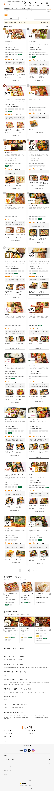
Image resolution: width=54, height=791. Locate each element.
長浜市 (11, 682)
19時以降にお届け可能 (43, 667)
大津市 (5, 682)
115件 (41, 60)
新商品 (11, 667)
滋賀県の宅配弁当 (25, 741)
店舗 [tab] (27, 18)
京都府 (12, 707)
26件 (40, 222)
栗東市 (24, 682)
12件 (40, 436)
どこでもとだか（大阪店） (10, 599)
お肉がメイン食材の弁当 (17, 659)
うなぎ (42, 652)
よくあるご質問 (7, 733)
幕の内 (40, 652)
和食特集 (5, 699)
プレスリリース (33, 785)
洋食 (7, 652)
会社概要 (19, 785)
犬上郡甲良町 (22, 684)
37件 (17, 490)
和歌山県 (21, 707)
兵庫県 (9, 707)
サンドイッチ (32, 652)
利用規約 (29, 733)
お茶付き (5, 667)
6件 (40, 276)
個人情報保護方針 (26, 785)
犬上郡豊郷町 (16, 684)
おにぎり (36, 652)
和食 (4, 652)
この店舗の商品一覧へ (15, 80)
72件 (17, 328)
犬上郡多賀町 (27, 684)
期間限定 (14, 667)
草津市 (18, 682)
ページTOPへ (26, 745)
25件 (17, 276)
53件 (17, 220)
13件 (40, 328)
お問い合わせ (7, 736)
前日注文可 (19, 667)
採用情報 (30, 785)
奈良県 (16, 707)
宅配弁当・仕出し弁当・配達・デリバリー (12, 741)
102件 (41, 169)
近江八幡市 (14, 682)
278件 (17, 169)
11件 (17, 382)
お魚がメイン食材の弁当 (8, 659)
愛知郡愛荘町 (11, 684)
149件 (41, 113)
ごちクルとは (7, 730)
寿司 (20, 652)
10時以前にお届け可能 (34, 667)
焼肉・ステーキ (13, 652)
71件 (40, 491)
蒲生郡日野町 (46, 682)
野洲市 (30, 682)
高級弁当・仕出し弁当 (8, 675)
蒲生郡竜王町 (6, 684)
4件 (40, 543)
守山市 (21, 682)
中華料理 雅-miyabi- (25, 599)
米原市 (42, 682)
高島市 (35, 682)
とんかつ (17, 652)
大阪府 (5, 707)
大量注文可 (23, 667)
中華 (9, 652)
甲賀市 (27, 682)
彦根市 (8, 682)
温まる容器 (28, 667)
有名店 (9, 667)
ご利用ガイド (30, 730)
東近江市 (38, 682)
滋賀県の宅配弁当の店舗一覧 (35, 741)
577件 (17, 59)
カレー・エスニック (25, 652)
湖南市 (32, 682)
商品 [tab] (11, 18)
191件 (17, 114)
